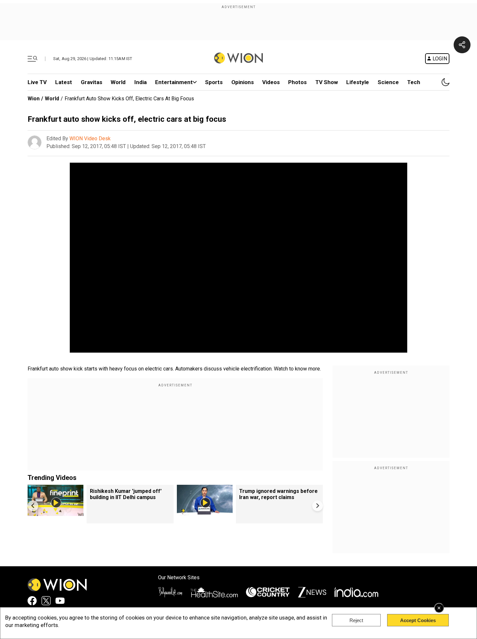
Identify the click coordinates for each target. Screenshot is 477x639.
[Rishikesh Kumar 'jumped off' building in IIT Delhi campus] (55, 513)
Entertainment (174, 82)
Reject (356, 620)
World (118, 82)
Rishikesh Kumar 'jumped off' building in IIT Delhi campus (126, 494)
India (140, 82)
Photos (297, 82)
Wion (34, 98)
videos (271, 82)
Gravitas (91, 82)
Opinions (242, 82)
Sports (214, 82)
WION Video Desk (90, 138)
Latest (63, 82)
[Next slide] (317, 505)
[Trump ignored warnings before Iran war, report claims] (205, 513)
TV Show (326, 82)
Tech (413, 82)
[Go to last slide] (33, 505)
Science (388, 82)
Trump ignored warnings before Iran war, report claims (278, 494)
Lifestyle (357, 82)
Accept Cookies (418, 620)
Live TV (37, 82)
